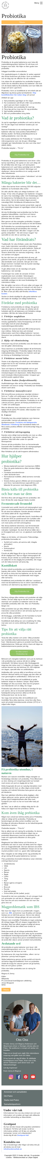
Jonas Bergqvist (7, 983)
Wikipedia (5, 979)
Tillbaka (22, 22)
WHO (3, 985)
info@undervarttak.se (13, 1149)
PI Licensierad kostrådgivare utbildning (16, 981)
